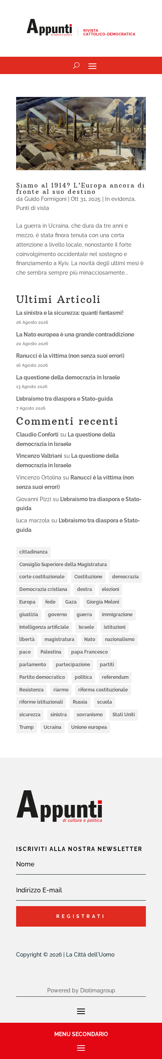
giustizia (28, 614)
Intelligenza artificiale (44, 627)
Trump (26, 727)
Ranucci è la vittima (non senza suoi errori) (70, 356)
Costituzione (88, 577)
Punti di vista (32, 208)
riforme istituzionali (41, 702)
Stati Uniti (123, 714)
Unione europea (89, 727)
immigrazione (117, 614)
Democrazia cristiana (43, 589)
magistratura (59, 639)
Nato (89, 639)
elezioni (110, 589)
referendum (115, 677)
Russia (80, 702)
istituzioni (114, 627)
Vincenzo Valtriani (39, 456)
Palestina (50, 652)
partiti (107, 664)
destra (84, 589)
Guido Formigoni (45, 199)
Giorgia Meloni (103, 602)
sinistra (58, 714)
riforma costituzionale (103, 690)
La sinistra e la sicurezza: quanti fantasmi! (69, 313)
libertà (27, 639)
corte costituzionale (41, 577)
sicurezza (29, 714)
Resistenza (31, 690)
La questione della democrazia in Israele (68, 377)
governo (57, 614)
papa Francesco (89, 652)
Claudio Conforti (37, 434)
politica (83, 677)
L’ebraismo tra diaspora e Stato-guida (64, 399)
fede (50, 602)
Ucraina (52, 727)
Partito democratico (42, 677)
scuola (104, 702)
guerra (84, 614)
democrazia (125, 577)
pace (25, 652)
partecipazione (73, 664)
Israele (86, 627)
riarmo (60, 690)
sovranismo (90, 714)
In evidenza (119, 199)
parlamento (32, 664)
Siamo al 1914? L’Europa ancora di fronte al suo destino (80, 188)
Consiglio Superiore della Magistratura (63, 564)
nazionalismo (119, 639)
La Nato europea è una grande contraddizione (75, 334)
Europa (27, 602)
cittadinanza (33, 552)
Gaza (71, 602)
